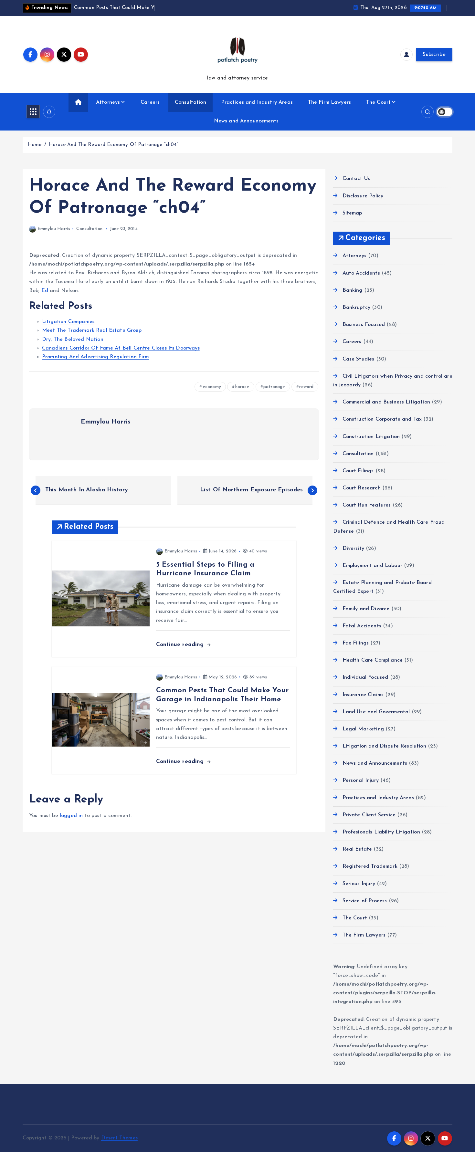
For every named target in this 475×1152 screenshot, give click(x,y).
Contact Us (356, 178)
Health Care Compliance (373, 660)
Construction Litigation (371, 436)
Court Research (361, 488)
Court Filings (358, 471)
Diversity (353, 548)
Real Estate (357, 849)
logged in (71, 815)
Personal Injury (361, 780)
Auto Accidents (361, 273)
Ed (44, 290)
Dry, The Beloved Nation (72, 339)
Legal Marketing (363, 729)
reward (306, 386)
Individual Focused (365, 677)
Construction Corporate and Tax (382, 419)
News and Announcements (246, 121)
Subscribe (434, 54)
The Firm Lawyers (329, 102)
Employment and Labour (372, 565)
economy (212, 386)
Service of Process (365, 901)
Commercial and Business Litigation (386, 402)
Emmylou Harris (53, 228)
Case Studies (358, 359)
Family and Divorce (366, 609)
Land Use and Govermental (376, 712)
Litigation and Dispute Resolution (384, 746)
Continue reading (181, 644)
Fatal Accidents (362, 626)
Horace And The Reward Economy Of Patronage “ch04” (113, 144)
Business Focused (364, 324)
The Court (378, 102)
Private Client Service (369, 815)
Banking (352, 290)
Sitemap (352, 213)
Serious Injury (359, 883)
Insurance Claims (363, 694)
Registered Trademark (370, 866)
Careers (150, 102)
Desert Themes (119, 1138)
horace (242, 386)
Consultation (190, 102)
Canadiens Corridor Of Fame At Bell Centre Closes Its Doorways (121, 348)
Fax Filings (356, 643)
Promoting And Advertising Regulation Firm (95, 357)
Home (35, 144)
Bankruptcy (356, 307)
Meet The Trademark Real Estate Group (92, 330)
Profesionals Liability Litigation (381, 832)
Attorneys (108, 102)
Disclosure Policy (363, 196)
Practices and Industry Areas (256, 102)
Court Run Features (367, 505)
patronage (274, 386)
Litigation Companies (68, 321)
